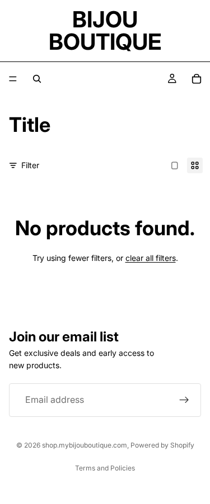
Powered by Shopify (162, 445)
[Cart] (196, 78)
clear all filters (150, 258)
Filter (30, 165)
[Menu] (13, 79)
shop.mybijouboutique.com (84, 445)
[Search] (37, 78)
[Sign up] (184, 400)
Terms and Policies (105, 468)
